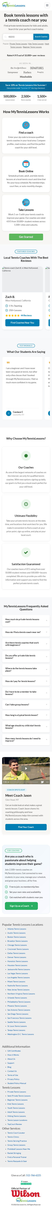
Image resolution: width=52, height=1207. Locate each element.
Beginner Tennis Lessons (32, 47)
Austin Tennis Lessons (16, 933)
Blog (9, 1067)
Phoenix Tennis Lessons (17, 1006)
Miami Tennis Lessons (16, 981)
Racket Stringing (14, 1153)
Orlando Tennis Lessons (17, 998)
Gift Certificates (14, 1051)
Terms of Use (12, 1075)
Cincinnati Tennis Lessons (18, 949)
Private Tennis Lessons (18, 44)
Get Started (26, 236)
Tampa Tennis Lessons (16, 1030)
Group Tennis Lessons (16, 1145)
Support (10, 1063)
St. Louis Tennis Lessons (17, 1026)
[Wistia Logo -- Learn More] (42, 782)
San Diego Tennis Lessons (17, 1014)
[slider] (23, 782)
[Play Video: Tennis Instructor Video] (26, 768)
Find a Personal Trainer (17, 1157)
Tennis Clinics (13, 1137)
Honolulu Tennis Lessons (17, 961)
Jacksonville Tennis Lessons (18, 969)
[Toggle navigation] (47, 5)
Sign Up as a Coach (19, 905)
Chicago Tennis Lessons (17, 945)
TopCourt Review (14, 1124)
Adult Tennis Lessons (16, 1112)
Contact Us (12, 1071)
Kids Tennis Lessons (36, 44)
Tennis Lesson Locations (17, 1120)
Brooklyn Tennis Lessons (17, 941)
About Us (11, 1059)
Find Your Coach (26, 827)
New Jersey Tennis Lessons (18, 990)
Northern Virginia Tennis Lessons (21, 994)
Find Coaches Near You (22, 322)
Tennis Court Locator (16, 1133)
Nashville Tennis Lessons (17, 986)
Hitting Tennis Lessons (16, 1116)
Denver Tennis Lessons (16, 957)
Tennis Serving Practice (17, 1141)
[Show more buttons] (47, 782)
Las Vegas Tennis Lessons (17, 973)
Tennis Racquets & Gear (17, 1161)
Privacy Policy (13, 1079)
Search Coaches (41, 37)
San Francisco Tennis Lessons (19, 1018)
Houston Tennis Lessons (17, 965)
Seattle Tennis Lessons (16, 1022)
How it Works (13, 1055)
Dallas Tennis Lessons (16, 953)
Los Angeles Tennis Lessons (18, 977)
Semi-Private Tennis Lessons (19, 1096)
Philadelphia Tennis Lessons (18, 1002)
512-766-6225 (33, 1175)
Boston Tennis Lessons (16, 937)
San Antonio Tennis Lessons (18, 1010)
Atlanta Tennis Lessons (16, 929)
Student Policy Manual (16, 1083)
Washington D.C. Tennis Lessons (20, 1034)
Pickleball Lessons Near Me (18, 1149)
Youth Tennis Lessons (16, 1108)
